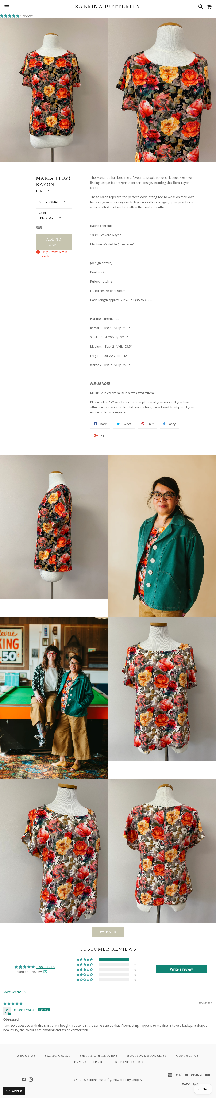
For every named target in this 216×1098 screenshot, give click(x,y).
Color (42, 212)
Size (42, 202)
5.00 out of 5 (45, 967)
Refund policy (129, 1062)
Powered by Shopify (127, 1080)
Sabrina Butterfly (108, 7)
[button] (10, 16)
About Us (26, 1055)
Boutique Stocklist (147, 1055)
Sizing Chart (57, 1055)
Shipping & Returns (99, 1055)
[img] (13, 1003)
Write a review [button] (181, 969)
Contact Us (187, 1055)
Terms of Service (89, 1062)
